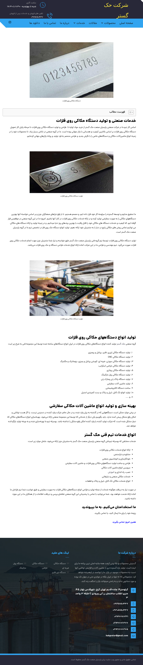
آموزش (111, 472)
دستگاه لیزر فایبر (59, 572)
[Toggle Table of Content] (129, 112)
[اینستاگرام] (10, 22)
